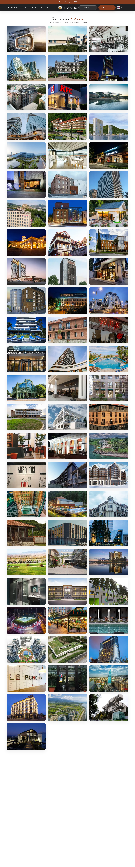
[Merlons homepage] (67, 7)
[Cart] (126, 7)
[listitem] (26, 39)
